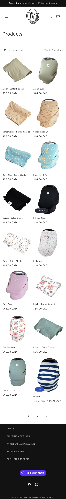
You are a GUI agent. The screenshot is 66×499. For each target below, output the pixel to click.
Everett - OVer (9, 390)
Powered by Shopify (45, 497)
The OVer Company (27, 497)
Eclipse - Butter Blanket (13, 218)
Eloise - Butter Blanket (13, 261)
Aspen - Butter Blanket (13, 88)
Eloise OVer (38, 261)
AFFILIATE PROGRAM (18, 459)
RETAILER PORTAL (16, 451)
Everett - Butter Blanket (44, 347)
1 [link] (19, 415)
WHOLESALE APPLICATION (21, 443)
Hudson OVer (39, 396)
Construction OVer (41, 131)
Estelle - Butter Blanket (44, 304)
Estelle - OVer (9, 347)
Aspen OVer (38, 88)
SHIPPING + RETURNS (18, 436)
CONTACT (12, 428)
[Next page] (46, 416)
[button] (6, 16)
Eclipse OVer (39, 218)
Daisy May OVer (40, 175)
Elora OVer (7, 304)
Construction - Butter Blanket (16, 131)
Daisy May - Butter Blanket (15, 175)
